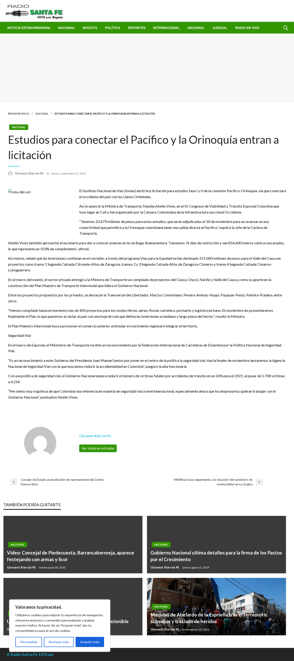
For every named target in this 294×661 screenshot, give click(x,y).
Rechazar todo (58, 642)
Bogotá (90, 28)
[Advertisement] (147, 68)
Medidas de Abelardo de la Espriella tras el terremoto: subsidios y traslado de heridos (209, 618)
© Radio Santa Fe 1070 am (30, 654)
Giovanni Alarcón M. (29, 173)
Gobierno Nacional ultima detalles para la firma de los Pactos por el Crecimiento (216, 556)
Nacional (66, 28)
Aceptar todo (89, 642)
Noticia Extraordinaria (28, 28)
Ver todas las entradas (98, 448)
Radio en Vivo (247, 28)
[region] (59, 625)
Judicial (219, 28)
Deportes (136, 28)
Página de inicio (18, 113)
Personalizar (28, 642)
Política (112, 28)
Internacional (166, 28)
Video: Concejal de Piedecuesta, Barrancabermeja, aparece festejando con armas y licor (70, 556)
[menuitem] (28, 28)
